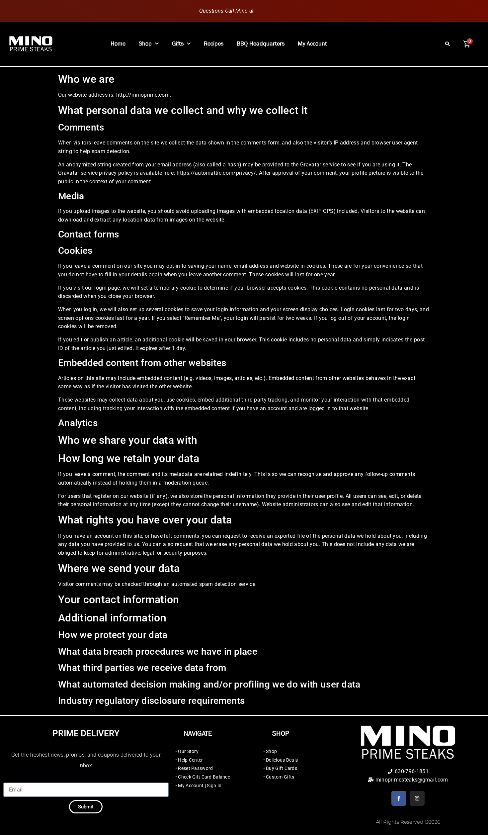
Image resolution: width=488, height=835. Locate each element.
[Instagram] (417, 798)
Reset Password (195, 768)
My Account (312, 43)
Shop (145, 43)
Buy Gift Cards (281, 768)
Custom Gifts (280, 777)
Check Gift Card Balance (204, 777)
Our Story (188, 751)
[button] (447, 44)
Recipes (213, 43)
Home (118, 43)
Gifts (178, 43)
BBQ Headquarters (261, 43)
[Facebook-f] (398, 798)
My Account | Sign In (199, 785)
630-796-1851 (272, 11)
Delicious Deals (282, 760)
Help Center (190, 760)
